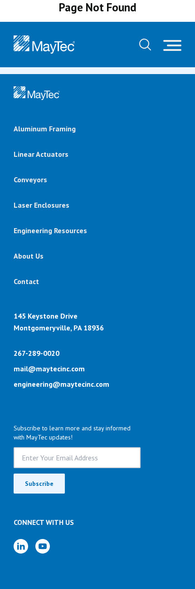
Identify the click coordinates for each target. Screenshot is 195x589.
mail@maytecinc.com (49, 368)
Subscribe (39, 483)
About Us (29, 255)
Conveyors (30, 179)
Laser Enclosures (41, 205)
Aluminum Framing (45, 128)
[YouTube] (42, 546)
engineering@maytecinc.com (61, 384)
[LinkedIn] (21, 546)
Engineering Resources (50, 230)
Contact (26, 281)
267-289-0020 (36, 353)
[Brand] (37, 93)
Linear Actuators (41, 154)
